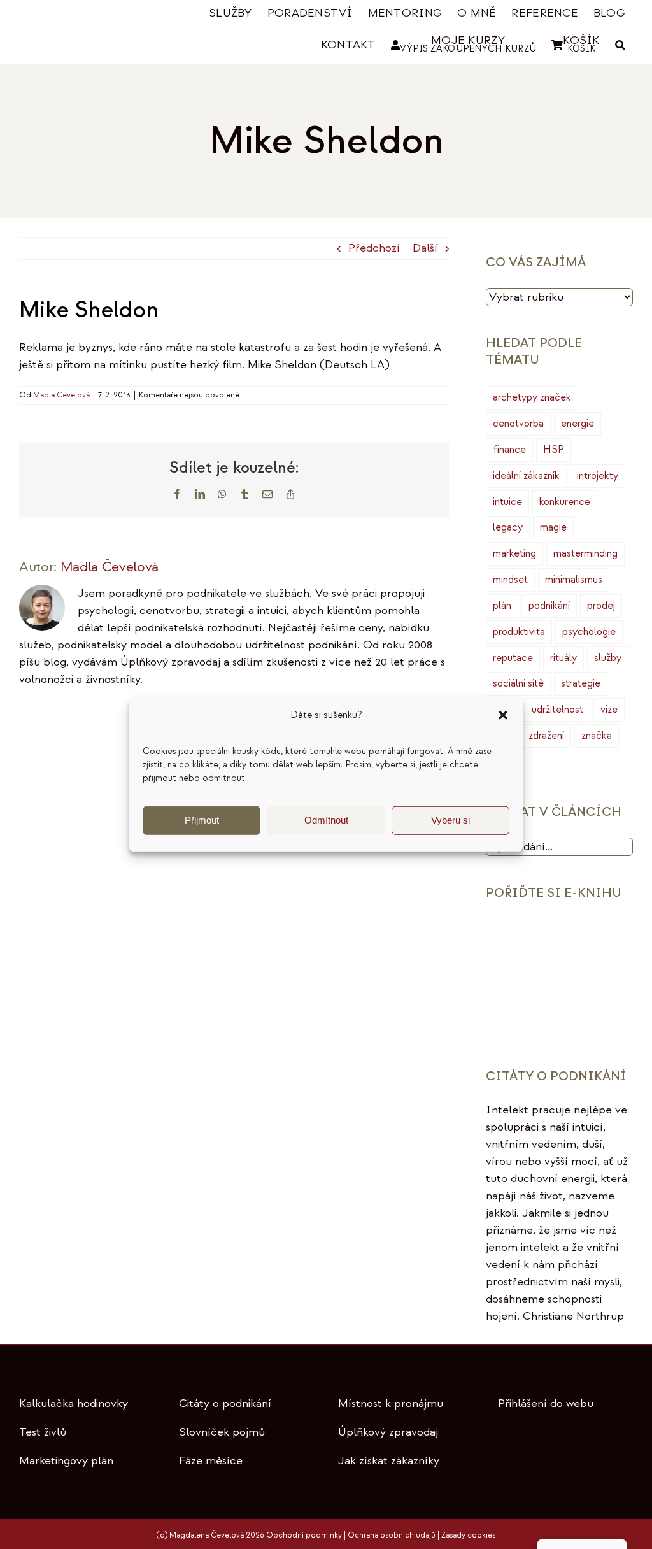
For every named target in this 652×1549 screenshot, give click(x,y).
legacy (508, 527)
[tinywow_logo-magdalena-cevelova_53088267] (80, 17)
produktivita (519, 631)
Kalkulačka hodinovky (73, 1403)
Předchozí (374, 248)
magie (553, 527)
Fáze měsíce (211, 1460)
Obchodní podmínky (304, 1535)
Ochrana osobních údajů (392, 1535)
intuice (507, 502)
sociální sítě (518, 683)
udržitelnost (557, 709)
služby (607, 658)
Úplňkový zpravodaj (388, 1432)
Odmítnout (326, 820)
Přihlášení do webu (545, 1403)
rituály (563, 658)
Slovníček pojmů (222, 1432)
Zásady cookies (468, 1535)
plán (502, 605)
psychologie (589, 631)
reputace (513, 658)
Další (425, 248)
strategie (580, 683)
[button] (503, 715)
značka (596, 735)
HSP (553, 449)
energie (577, 423)
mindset (510, 579)
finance (509, 449)
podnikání (549, 605)
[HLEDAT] (620, 45)
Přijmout (202, 820)
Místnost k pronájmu (390, 1403)
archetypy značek (532, 397)
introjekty (597, 475)
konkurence (564, 502)
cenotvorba (518, 423)
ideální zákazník (526, 475)
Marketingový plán (66, 1460)
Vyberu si (450, 820)
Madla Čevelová (61, 395)
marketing (514, 553)
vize (609, 709)
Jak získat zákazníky (388, 1460)
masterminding (585, 553)
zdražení (546, 735)
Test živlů (42, 1432)
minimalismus (573, 579)
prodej (601, 605)
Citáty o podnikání (225, 1403)
